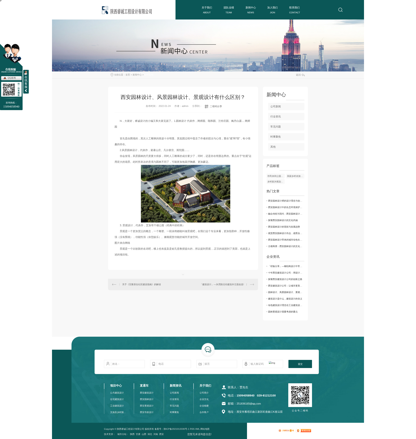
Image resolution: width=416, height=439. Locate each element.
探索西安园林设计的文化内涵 (283, 220)
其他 (273, 146)
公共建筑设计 (117, 392)
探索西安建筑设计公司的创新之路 (285, 279)
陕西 (132, 434)
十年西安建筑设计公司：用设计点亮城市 (286, 272)
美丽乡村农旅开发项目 (295, 176)
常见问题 (275, 126)
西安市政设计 (147, 412)
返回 (298, 74)
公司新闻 (148, 74)
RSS (192, 429)
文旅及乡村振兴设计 (118, 412)
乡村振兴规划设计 (276, 181)
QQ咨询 (12, 77)
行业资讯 (275, 116)
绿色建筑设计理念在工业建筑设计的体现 (286, 305)
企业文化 (204, 399)
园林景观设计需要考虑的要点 (283, 311)
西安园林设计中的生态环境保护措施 (286, 207)
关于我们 (207, 7)
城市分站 (121, 434)
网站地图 (204, 429)
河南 (155, 434)
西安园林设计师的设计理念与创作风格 (286, 200)
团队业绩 (229, 7)
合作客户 (204, 412)
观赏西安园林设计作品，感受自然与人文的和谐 (286, 233)
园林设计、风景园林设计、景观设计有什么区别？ (286, 292)
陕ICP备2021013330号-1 (176, 429)
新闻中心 (251, 7)
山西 (144, 434)
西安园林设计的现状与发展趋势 (284, 226)
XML (197, 429)
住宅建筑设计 (117, 399)
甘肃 (138, 434)
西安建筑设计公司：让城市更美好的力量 (286, 285)
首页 (127, 74)
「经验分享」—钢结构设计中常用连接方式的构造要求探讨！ (286, 266)
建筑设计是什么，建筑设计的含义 (285, 298)
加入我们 (272, 7)
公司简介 (204, 392)
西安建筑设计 (147, 392)
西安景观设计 (147, 405)
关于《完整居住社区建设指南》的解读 (141, 284)
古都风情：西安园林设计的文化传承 (286, 246)
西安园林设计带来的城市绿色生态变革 (286, 239)
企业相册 (204, 405)
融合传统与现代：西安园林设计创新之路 (286, 213)
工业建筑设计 (117, 405)
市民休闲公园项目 (276, 176)
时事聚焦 (275, 136)
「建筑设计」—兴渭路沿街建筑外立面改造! (222, 284)
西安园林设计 (147, 399)
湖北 (150, 434)
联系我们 (294, 7)
